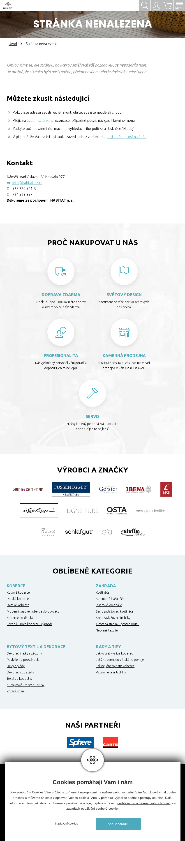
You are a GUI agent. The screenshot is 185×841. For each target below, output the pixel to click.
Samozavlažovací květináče (114, 611)
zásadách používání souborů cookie (92, 808)
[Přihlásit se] (156, 5)
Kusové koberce (18, 592)
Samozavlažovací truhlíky (113, 618)
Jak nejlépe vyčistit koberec (115, 666)
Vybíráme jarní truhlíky (111, 672)
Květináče (102, 592)
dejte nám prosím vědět (126, 137)
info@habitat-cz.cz (27, 183)
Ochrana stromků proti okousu (117, 624)
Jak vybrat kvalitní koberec (114, 653)
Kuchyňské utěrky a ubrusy (25, 685)
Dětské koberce (18, 605)
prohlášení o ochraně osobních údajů (144, 803)
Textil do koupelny (19, 678)
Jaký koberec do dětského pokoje (120, 659)
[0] (167, 5)
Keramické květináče (110, 599)
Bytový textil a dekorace (36, 646)
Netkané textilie (107, 630)
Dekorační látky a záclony (24, 653)
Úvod (13, 44)
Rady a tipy (108, 646)
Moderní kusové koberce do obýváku (33, 611)
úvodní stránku (38, 120)
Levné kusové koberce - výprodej (30, 624)
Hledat (144, 5)
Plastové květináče (109, 605)
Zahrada (106, 585)
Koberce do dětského (22, 618)
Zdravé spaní (16, 691)
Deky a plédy (16, 666)
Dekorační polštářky (21, 672)
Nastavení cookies (66, 823)
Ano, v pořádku (118, 824)
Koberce (16, 585)
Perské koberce (18, 599)
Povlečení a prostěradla (23, 659)
